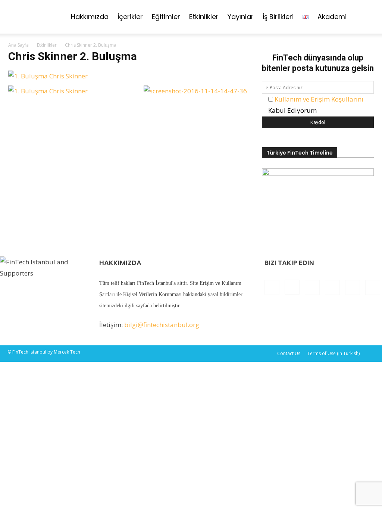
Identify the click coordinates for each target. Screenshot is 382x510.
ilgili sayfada (138, 305)
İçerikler (130, 16)
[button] (366, 17)
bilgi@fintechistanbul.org (161, 324)
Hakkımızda (90, 16)
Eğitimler (166, 16)
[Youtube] (372, 287)
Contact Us (288, 353)
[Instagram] (292, 287)
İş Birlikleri (278, 16)
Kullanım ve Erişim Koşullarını (319, 99)
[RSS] (332, 287)
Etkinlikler (204, 16)
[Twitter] (352, 287)
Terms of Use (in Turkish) (333, 353)
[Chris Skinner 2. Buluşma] (48, 76)
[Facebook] (271, 287)
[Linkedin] (312, 287)
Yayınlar (241, 16)
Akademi (332, 16)
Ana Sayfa (18, 45)
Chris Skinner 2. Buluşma (72, 56)
